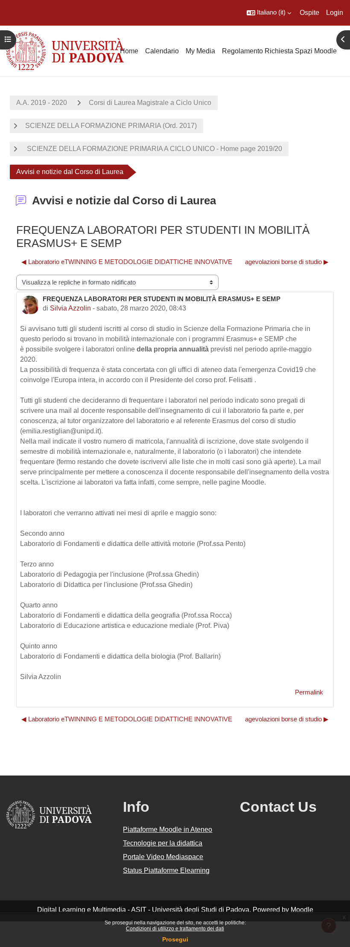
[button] (269, 13)
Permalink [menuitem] (309, 692)
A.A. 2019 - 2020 (41, 102)
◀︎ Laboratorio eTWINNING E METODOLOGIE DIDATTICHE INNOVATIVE (126, 262)
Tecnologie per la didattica (162, 843)
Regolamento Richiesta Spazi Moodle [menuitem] (279, 51)
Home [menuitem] (129, 51)
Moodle (302, 909)
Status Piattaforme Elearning (166, 870)
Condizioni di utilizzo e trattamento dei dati (175, 929)
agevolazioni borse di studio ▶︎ (287, 262)
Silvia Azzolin (70, 308)
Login (334, 12)
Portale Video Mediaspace (163, 856)
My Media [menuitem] (200, 51)
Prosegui (175, 939)
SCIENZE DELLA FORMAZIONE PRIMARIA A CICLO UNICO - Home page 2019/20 (153, 148)
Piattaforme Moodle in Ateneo (167, 829)
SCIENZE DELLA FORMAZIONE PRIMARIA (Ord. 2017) (111, 125)
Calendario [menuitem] (162, 51)
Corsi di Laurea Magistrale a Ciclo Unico (150, 102)
